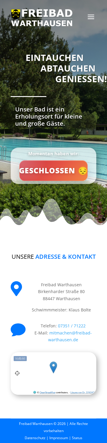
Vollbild (20, 358)
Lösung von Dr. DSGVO (82, 392)
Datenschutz (35, 437)
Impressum (58, 437)
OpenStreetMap (47, 392)
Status (77, 437)
